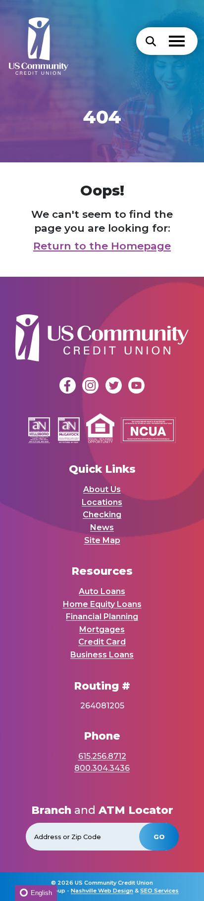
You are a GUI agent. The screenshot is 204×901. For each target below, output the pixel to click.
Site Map (102, 540)
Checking (102, 514)
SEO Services (159, 890)
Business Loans (102, 654)
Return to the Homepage (102, 246)
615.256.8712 (102, 756)
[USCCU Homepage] (34, 41)
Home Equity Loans (102, 604)
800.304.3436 (102, 768)
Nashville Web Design (102, 890)
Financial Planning (102, 616)
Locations (102, 502)
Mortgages (102, 629)
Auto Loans (102, 591)
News (102, 527)
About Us (102, 489)
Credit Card (102, 642)
